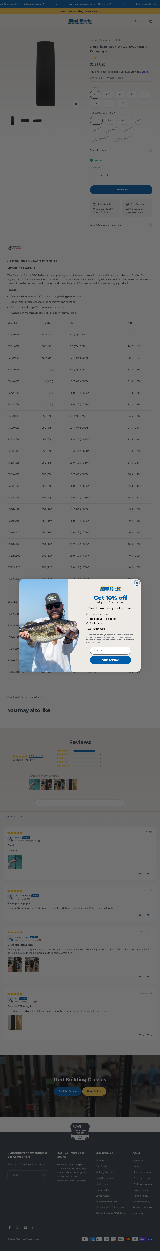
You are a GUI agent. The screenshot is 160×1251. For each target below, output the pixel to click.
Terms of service (94, 642)
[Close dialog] (137, 583)
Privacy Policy (128, 640)
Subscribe (110, 660)
